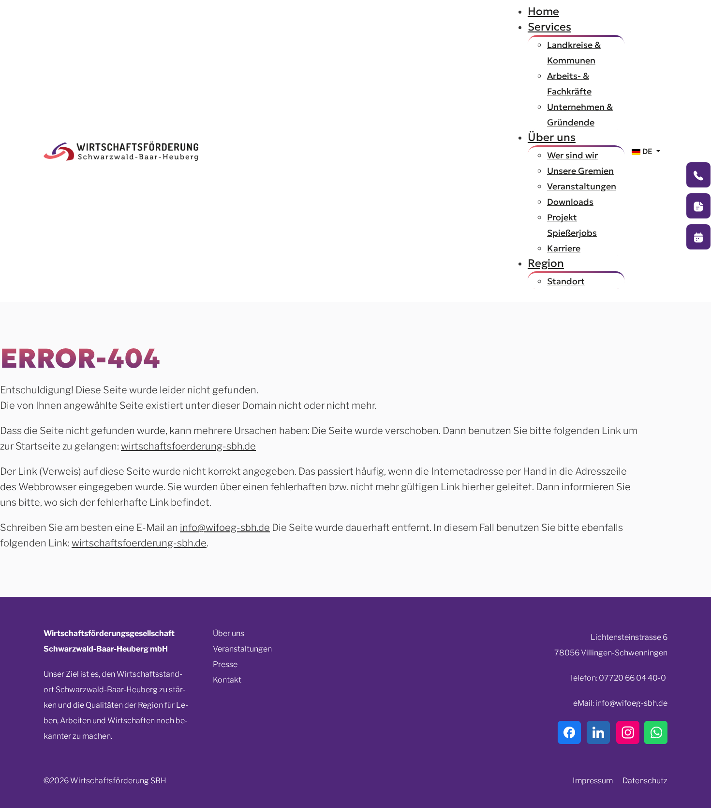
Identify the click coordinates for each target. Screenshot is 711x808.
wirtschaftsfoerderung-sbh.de (188, 446)
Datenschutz (644, 780)
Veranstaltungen (242, 648)
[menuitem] (543, 11)
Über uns (228, 633)
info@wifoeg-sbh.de (225, 527)
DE (647, 151)
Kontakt (227, 679)
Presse (225, 664)
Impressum (593, 780)
